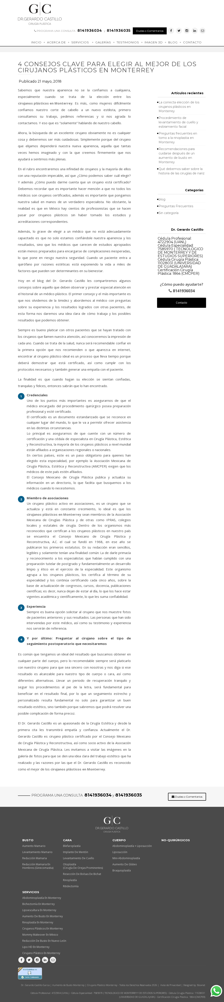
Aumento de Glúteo (124, 864)
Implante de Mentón (75, 852)
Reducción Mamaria (34, 858)
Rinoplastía (70, 880)
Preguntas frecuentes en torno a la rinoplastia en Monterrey (178, 137)
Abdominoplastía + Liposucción (132, 846)
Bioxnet (201, 985)
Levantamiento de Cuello (78, 858)
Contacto (192, 42)
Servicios (80, 42)
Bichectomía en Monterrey (38, 904)
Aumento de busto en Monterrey (42, 916)
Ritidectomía (71, 886)
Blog (173, 42)
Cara (67, 840)
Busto (27, 840)
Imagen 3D (154, 42)
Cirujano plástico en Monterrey (41, 953)
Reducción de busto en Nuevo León (44, 941)
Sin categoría (168, 213)
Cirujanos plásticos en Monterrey (42, 928)
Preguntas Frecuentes (176, 206)
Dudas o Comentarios (149, 30)
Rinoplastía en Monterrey (37, 922)
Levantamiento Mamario (37, 852)
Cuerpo (119, 840)
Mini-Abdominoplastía (126, 858)
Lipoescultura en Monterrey (39, 910)
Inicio (36, 42)
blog (162, 199)
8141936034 (183, 291)
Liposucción (119, 852)
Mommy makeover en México (40, 934)
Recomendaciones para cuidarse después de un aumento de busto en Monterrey (177, 155)
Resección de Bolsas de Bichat (82, 874)
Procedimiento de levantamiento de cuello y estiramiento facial (178, 122)
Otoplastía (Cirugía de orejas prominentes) (83, 866)
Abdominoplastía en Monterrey (41, 898)
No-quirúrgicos (175, 840)
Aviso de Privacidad (170, 985)
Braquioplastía (121, 870)
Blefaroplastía (71, 846)
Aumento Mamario (34, 846)
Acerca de (56, 42)
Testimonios (128, 42)
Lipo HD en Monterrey (35, 947)
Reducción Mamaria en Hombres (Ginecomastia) (37, 866)
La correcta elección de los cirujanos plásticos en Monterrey (179, 106)
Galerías (103, 42)
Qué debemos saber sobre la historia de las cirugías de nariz (182, 171)
